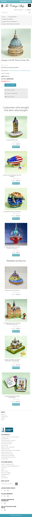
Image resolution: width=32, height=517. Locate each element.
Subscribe (16, 484)
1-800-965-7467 (25, 1)
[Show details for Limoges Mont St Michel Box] (16, 277)
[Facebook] (2, 490)
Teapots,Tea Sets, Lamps (7, 453)
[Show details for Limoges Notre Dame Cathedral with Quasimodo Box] (16, 310)
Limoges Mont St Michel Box (12, 290)
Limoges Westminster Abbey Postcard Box (12, 397)
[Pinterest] (5, 490)
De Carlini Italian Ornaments (8, 440)
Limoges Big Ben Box (12, 140)
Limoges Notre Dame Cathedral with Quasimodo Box (12, 324)
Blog (2, 419)
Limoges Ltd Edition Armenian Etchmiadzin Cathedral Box (12, 360)
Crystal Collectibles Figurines (8, 457)
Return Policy (4, 471)
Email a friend (10, 96)
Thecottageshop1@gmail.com (11, 466)
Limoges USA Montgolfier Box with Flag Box (12, 176)
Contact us (4, 467)
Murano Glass (4, 445)
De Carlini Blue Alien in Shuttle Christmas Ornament (12, 247)
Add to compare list (12, 93)
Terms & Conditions (6, 472)
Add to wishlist (11, 90)
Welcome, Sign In (18, 9)
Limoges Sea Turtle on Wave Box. (12, 211)
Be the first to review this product (10, 67)
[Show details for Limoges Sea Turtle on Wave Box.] (16, 199)
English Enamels (5, 448)
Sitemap (3, 417)
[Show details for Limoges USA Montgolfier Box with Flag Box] (16, 162)
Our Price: (4, 79)
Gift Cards (3, 476)
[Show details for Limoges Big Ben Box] (16, 127)
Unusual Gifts (4, 458)
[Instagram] (8, 490)
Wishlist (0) (25, 9)
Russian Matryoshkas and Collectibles (10, 450)
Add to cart (10, 85)
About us (3, 414)
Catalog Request (5, 474)
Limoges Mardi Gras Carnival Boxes (10, 437)
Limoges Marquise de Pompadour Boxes (19, 70)
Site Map (3, 1)
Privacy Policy (4, 416)
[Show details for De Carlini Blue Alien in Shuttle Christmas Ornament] (16, 234)
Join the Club (4, 477)
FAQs (2, 469)
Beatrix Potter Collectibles (7, 447)
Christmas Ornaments (6, 442)
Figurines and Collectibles (7, 455)
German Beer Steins (6, 443)
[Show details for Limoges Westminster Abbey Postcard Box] (16, 383)
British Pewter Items (6, 452)
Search (29, 12)
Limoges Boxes (5, 438)
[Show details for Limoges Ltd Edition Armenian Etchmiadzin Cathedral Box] (16, 347)
